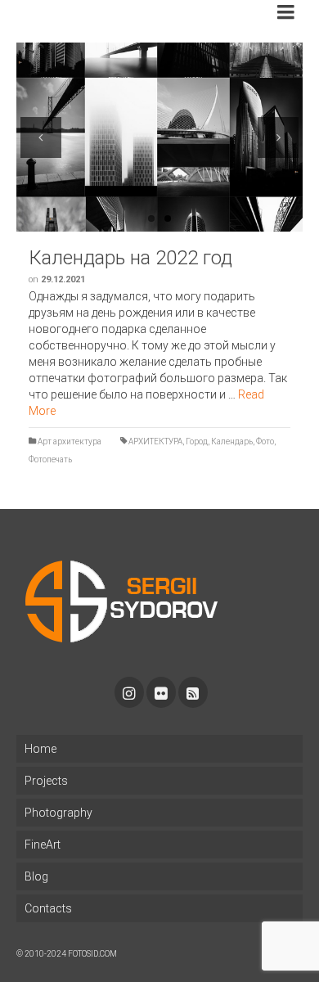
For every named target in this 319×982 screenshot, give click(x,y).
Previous (40, 137)
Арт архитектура (69, 441)
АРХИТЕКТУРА (155, 441)
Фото (265, 441)
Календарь (232, 441)
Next (278, 137)
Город (197, 441)
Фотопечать (50, 459)
